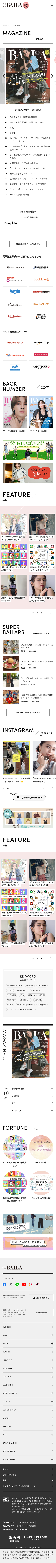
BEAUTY (6, 1335)
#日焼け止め (42, 1005)
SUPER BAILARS (10, 1393)
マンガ (5, 1469)
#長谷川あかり (25, 1000)
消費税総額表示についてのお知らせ (15, 1529)
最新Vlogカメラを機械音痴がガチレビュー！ (13, 599)
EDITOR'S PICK (9, 1409)
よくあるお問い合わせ (26, 1522)
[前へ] (44, 788)
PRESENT (7, 1426)
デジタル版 (16, 1111)
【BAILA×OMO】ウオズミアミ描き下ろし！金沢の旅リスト (13, 538)
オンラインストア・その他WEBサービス (19, 1486)
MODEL (6, 1418)
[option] (28, 76)
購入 (13, 1103)
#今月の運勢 (11, 995)
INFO (5, 1434)
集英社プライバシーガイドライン (14, 1526)
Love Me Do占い (41, 1162)
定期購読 (15, 1096)
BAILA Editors (9, 1459)
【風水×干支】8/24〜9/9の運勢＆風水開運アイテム (14, 568)
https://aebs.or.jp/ (33, 1512)
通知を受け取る (42, 1298)
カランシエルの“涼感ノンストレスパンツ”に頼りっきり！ (41, 538)
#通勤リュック (22, 990)
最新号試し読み (18, 1089)
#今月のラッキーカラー (25, 1005)
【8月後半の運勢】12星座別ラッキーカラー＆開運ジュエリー (41, 568)
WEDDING (7, 1368)
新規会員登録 (41, 1312)
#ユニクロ (10, 1009)
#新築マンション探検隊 (36, 995)
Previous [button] (4, 76)
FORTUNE (7, 1376)
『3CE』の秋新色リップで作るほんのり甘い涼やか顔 (41, 599)
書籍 (4, 1480)
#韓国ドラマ (11, 1000)
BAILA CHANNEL (10, 1443)
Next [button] (52, 76)
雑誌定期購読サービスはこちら (28, 244)
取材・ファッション (10, 1475)
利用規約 (32, 1526)
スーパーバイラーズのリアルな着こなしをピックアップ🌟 (16, 780)
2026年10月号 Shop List (29, 217)
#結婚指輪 (29, 986)
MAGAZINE (8, 1385)
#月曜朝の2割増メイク (26, 1009)
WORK (5, 1343)
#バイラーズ (35, 990)
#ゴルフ (10, 1005)
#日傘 (22, 995)
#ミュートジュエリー (14, 986)
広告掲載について (9, 1522)
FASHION (7, 1327)
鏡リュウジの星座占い (41, 1198)
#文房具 (10, 990)
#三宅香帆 (38, 1000)
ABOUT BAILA (9, 1451)
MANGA (6, 1401)
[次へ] (52, 788)
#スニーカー (42, 986)
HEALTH (6, 1351)
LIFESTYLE (7, 1360)
